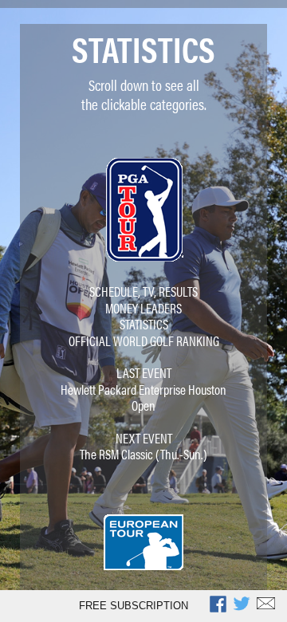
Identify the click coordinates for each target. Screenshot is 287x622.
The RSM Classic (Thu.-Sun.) (143, 453)
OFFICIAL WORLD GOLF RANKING (144, 340)
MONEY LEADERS (143, 307)
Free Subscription (133, 606)
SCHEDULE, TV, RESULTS (143, 291)
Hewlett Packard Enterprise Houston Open (143, 397)
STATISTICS (144, 323)
